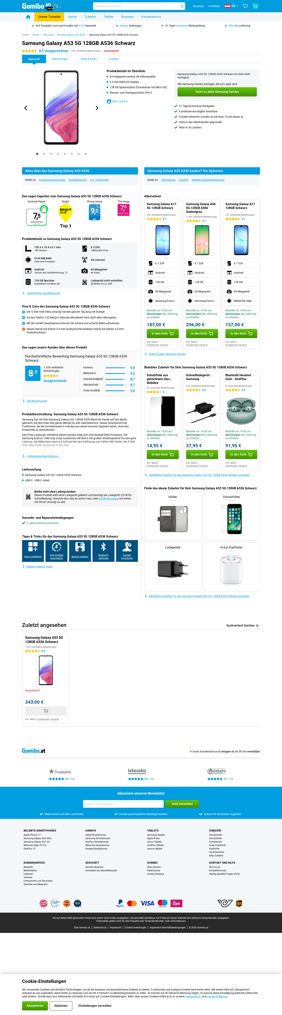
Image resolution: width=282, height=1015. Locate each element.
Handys (90, 830)
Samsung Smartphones (97, 838)
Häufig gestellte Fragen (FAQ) (224, 874)
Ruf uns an (214, 867)
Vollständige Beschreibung (42, 456)
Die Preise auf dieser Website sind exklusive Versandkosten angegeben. (193, 918)
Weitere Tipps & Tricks (39, 566)
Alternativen (168, 179)
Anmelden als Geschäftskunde (101, 870)
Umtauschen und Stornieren (38, 881)
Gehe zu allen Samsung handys (167, 354)
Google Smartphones (96, 848)
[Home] (28, 16)
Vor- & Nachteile (99, 179)
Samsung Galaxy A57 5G (36, 841)
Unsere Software (155, 874)
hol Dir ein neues (108, 498)
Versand (28, 877)
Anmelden (214, 6)
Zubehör (90, 17)
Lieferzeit (28, 874)
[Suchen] (182, 6)
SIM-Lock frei (120, 101)
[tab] (37, 154)
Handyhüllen (215, 835)
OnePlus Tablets (155, 845)
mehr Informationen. (175, 921)
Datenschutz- (193, 996)
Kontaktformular (217, 870)
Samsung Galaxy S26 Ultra (37, 838)
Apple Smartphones (95, 835)
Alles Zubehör (216, 855)
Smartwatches (216, 852)
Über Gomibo (154, 867)
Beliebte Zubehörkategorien (208, 179)
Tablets (109, 17)
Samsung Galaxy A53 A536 (71, 34)
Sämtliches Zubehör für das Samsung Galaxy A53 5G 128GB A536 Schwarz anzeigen (199, 474)
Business (127, 17)
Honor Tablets (154, 841)
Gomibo (152, 862)
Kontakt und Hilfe (222, 862)
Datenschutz (153, 870)
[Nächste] (97, 108)
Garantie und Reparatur (36, 884)
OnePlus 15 (29, 848)
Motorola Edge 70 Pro (35, 845)
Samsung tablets (156, 835)
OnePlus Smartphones (97, 841)
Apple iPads (153, 838)
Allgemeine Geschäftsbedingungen (168, 927)
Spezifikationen (77, 179)
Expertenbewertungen (52, 179)
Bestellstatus (30, 870)
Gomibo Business (94, 867)
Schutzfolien (215, 838)
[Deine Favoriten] (245, 6)
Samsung (48, 34)
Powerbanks (215, 841)
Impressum (115, 927)
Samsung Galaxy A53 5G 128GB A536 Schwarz (113, 34)
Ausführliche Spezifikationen (43, 293)
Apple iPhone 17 (32, 835)
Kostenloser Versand (157, 345)
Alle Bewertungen (37, 400)
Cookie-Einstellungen (135, 927)
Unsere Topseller (49, 17)
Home (25, 34)
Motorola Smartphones (97, 845)
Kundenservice (151, 17)
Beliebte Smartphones (40, 830)
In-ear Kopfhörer (217, 845)
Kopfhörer (214, 848)
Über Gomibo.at (82, 927)
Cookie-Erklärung (217, 996)
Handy (72, 17)
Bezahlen (28, 867)
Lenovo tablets (154, 848)
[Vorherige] (26, 108)
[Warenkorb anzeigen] (255, 6)
